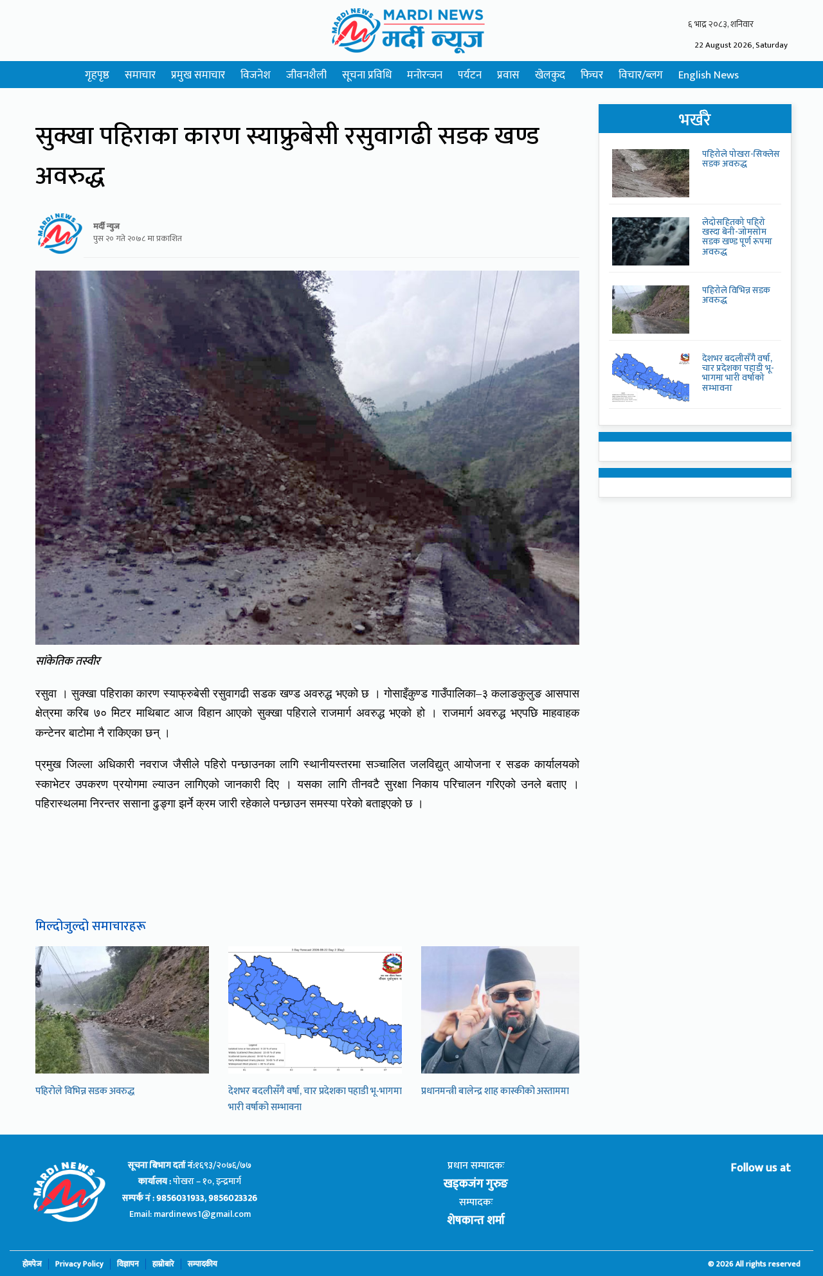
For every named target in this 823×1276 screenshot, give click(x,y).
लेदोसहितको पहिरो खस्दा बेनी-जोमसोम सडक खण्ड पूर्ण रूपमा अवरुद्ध (737, 237)
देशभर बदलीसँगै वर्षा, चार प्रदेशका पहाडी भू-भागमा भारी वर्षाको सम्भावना (738, 373)
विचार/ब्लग (641, 75)
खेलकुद (550, 75)
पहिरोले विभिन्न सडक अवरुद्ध (84, 1091)
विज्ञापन (128, 1264)
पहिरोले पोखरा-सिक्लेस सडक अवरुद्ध (741, 159)
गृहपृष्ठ (97, 75)
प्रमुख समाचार (198, 75)
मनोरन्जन (424, 75)
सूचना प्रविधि (367, 75)
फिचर (592, 75)
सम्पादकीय (202, 1264)
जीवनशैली (306, 75)
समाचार (140, 75)
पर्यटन (470, 75)
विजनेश (255, 75)
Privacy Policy (79, 1264)
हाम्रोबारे (163, 1264)
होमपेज (32, 1264)
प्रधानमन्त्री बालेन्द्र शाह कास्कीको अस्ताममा (495, 1091)
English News (708, 75)
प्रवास (508, 75)
